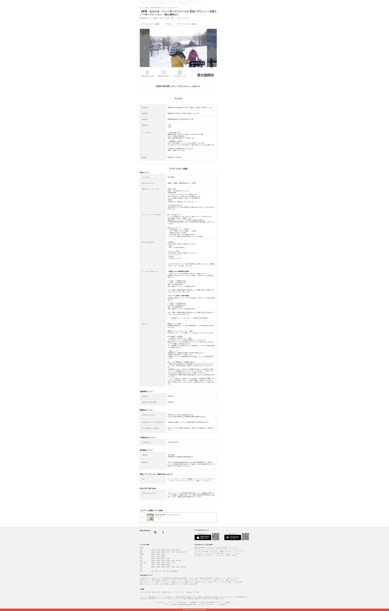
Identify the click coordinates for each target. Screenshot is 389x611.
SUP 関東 (185, 584)
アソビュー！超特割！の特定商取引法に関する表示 (180, 604)
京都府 (158, 560)
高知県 (168, 565)
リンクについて (159, 602)
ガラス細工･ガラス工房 (213, 547)
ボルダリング (228, 553)
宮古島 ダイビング (176, 584)
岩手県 (158, 550)
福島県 (178, 550)
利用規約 (228, 602)
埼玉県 (168, 552)
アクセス (168, 23)
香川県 (158, 565)
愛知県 (163, 558)
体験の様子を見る (197, 63)
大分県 (173, 567)
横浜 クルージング (219, 580)
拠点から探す (156, 592)
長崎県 (163, 567)
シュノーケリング (237, 549)
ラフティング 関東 (182, 580)
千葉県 (173, 552)
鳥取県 (153, 562)
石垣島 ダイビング (220, 578)
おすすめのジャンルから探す (203, 544)
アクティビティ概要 (150, 23)
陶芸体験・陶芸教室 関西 (179, 578)
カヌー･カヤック (233, 547)
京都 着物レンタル (145, 578)
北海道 (141, 547)
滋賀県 (153, 560)
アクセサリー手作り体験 (201, 551)
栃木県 (153, 552)
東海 (141, 558)
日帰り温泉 (224, 547)
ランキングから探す (145, 592)
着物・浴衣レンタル (199, 555)
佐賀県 (158, 567)
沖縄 (141, 569)
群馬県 (158, 552)
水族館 (228, 555)
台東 (156, 571)
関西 (141, 560)
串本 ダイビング (189, 582)
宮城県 (163, 550)
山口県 (173, 562)
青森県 (153, 550)
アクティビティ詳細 (186, 23)
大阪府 (163, 560)
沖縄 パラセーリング (231, 580)
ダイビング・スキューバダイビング (221, 549)
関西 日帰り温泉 (156, 580)
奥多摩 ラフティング (177, 582)
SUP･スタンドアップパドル (202, 549)
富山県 (153, 556)
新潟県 (163, 554)
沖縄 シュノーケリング (233, 578)
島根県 (158, 562)
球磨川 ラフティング (214, 582)
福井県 (163, 556)
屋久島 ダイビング (145, 580)
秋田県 (168, 550)
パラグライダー (214, 551)
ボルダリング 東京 (193, 578)
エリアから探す (145, 544)
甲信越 (141, 554)
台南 (164, 571)
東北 (141, 550)
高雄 (167, 571)
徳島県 (153, 565)
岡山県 (163, 562)
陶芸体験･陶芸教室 (199, 547)
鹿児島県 (183, 567)
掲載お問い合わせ (166, 592)
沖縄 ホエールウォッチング (162, 582)
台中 (160, 571)
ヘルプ (170, 602)
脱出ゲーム (210, 555)
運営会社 (222, 604)
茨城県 (163, 552)
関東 (141, 552)
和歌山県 (178, 560)
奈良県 (173, 560)
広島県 (168, 562)
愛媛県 (163, 565)
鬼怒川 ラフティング (201, 582)
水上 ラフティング (207, 580)
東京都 (178, 552)
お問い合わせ (181, 602)
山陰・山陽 (143, 562)
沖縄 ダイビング (156, 578)
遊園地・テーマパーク (226, 551)
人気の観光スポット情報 (192, 592)
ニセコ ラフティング (194, 580)
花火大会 (234, 555)
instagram (155, 532)
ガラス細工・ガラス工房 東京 (161, 584)
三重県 (168, 558)
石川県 (158, 556)
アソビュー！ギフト (178, 592)
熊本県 (168, 567)
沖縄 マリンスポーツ (145, 584)
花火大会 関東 (193, 584)
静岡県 (153, 558)
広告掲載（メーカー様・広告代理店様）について (205, 602)
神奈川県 (183, 552)
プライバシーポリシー (208, 604)
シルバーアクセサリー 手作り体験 (214, 553)
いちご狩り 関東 (237, 582)
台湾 (141, 571)
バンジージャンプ (220, 555)
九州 (141, 567)
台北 (152, 571)
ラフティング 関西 (226, 582)
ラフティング (237, 553)
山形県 (173, 550)
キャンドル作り (198, 553)
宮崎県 (178, 567)
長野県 (158, 554)
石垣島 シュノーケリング (169, 580)
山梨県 (153, 554)
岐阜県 (158, 558)
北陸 (141, 556)
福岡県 (153, 567)
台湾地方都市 (173, 571)
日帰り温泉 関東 (166, 578)
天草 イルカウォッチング (146, 582)
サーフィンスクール (239, 551)
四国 (141, 565)
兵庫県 (168, 560)
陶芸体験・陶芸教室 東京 (206, 578)
